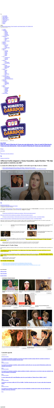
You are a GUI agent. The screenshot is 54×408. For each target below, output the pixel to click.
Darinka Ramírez (3, 275)
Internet (6, 81)
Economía (6, 34)
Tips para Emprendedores (9, 78)
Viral (3, 49)
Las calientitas (7, 62)
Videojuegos (7, 82)
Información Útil (7, 77)
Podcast (4, 23)
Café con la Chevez (6, 19)
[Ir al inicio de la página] (2, 407)
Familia (4, 69)
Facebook (6, 50)
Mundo (4, 64)
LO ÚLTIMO (5, 15)
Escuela (6, 70)
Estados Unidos (7, 66)
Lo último (4, 29)
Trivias (4, 85)
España (6, 65)
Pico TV (4, 22)
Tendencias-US (7, 57)
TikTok (6, 54)
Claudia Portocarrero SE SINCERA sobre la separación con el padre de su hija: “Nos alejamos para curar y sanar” (21, 264)
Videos (4, 86)
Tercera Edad (7, 73)
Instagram (6, 51)
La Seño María (7, 47)
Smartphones (7, 83)
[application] (27, 185)
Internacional (7, 35)
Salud (6, 71)
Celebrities (6, 90)
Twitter (6, 52)
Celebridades (7, 38)
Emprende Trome (5, 75)
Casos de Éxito (7, 76)
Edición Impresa (5, 93)
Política (6, 31)
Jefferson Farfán (18, 208)
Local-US (6, 58)
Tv (5, 37)
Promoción (4, 79)
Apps (5, 84)
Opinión (4, 43)
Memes (6, 55)
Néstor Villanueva (6, 17)
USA (3, 56)
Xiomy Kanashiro (3, 273)
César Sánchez (5, 16)
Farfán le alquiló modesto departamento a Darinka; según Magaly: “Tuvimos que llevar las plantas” (19, 167)
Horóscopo (4, 42)
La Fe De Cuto (7, 63)
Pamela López (5, 18)
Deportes (4, 41)
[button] (12, 140)
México (6, 68)
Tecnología (4, 80)
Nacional (6, 33)
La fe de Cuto (5, 20)
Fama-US (6, 59)
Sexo (5, 74)
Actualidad (4, 30)
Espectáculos (5, 36)
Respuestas (4, 48)
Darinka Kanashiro (9, 208)
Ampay (6, 46)
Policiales (6, 32)
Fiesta (6, 61)
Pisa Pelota (4, 21)
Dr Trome (6, 91)
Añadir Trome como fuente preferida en (7, 153)
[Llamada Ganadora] (13, 116)
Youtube (6, 53)
